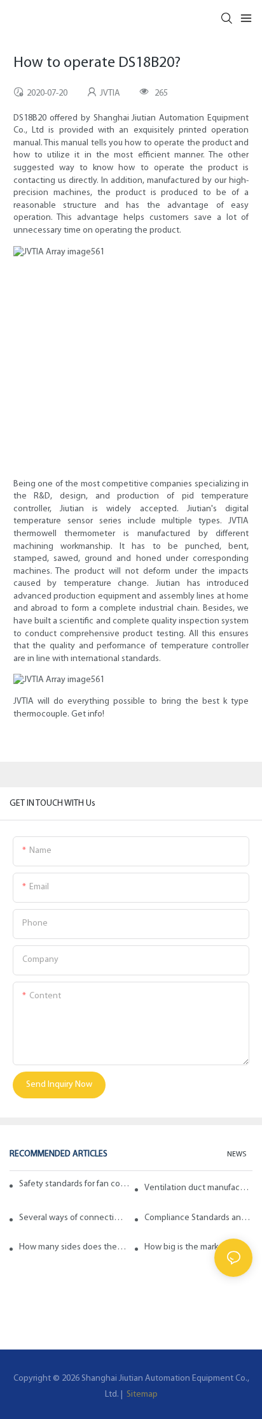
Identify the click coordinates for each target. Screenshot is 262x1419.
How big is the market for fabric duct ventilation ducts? (198, 1247)
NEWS (236, 1154)
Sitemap (141, 1394)
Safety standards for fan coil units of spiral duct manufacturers (74, 1184)
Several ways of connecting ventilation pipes (73, 1218)
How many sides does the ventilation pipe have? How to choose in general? (73, 1247)
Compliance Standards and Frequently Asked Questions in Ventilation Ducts (198, 1218)
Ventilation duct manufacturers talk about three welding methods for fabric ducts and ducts (198, 1188)
